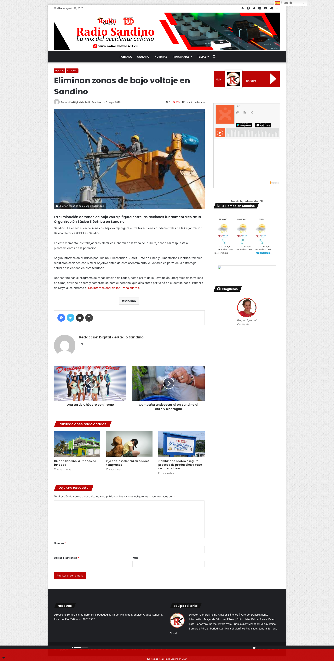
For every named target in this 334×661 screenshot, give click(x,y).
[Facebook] (61, 318)
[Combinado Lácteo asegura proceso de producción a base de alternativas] (181, 444)
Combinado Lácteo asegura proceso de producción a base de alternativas (180, 464)
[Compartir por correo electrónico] (80, 318)
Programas (181, 56)
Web (135, 557)
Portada (126, 56)
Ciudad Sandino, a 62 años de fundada (75, 463)
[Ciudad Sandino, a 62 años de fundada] (77, 444)
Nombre (60, 543)
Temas (201, 56)
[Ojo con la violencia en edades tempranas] (129, 444)
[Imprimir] (89, 318)
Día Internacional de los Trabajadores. (114, 288)
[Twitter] (70, 318)
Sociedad (72, 70)
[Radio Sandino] (167, 31)
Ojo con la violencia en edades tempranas (127, 463)
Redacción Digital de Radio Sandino (81, 102)
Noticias (161, 56)
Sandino (143, 56)
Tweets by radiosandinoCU (247, 201)
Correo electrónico (66, 557)
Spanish (286, 2)
